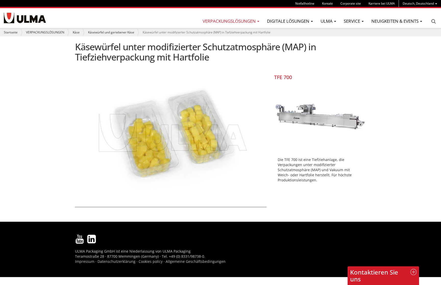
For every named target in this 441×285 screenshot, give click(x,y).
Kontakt (327, 3)
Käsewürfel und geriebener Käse (111, 32)
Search (433, 21)
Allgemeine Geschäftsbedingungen (196, 261)
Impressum (84, 261)
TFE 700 (283, 77)
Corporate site (350, 3)
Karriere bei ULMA (382, 3)
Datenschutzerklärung (117, 261)
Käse (76, 32)
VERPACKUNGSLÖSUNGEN (45, 32)
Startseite (11, 32)
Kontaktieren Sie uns (374, 275)
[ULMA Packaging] (25, 18)
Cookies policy (151, 261)
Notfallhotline (304, 3)
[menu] (420, 3)
